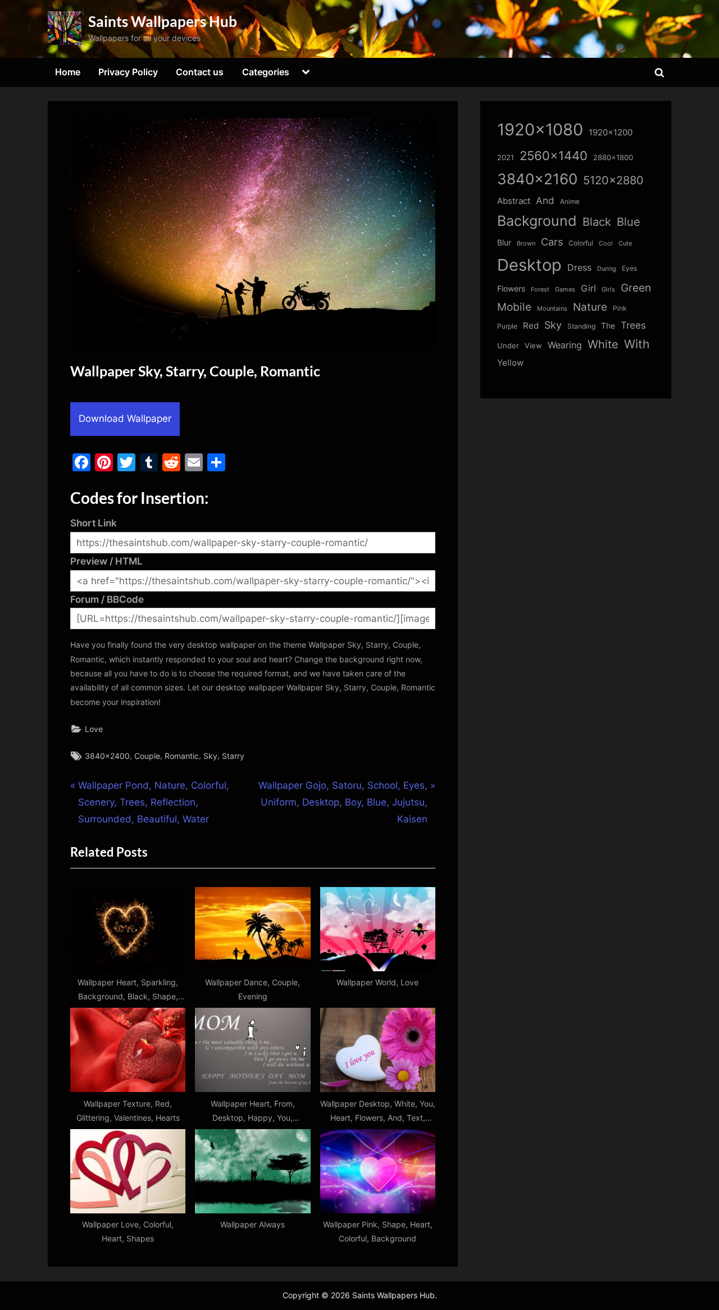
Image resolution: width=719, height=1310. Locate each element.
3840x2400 (107, 756)
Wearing (565, 345)
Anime (570, 201)
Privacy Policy (128, 72)
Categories (265, 72)
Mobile (514, 306)
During (606, 268)
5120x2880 (613, 180)
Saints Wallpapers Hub (162, 21)
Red (531, 325)
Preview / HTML (106, 561)
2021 (505, 157)
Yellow (510, 363)
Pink (620, 308)
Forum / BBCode (107, 599)
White (603, 344)
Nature (590, 307)
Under (508, 345)
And (545, 200)
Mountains (552, 308)
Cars (552, 242)
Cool (606, 243)
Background (537, 220)
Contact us (200, 72)
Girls (608, 289)
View (533, 346)
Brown (526, 243)
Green (636, 287)
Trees (633, 325)
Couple (147, 756)
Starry (233, 756)
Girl (588, 288)
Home (67, 72)
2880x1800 (613, 157)
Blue (628, 222)
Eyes (629, 268)
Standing (581, 326)
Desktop (529, 265)
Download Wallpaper (125, 418)
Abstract (513, 200)
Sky (210, 756)
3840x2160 (537, 179)
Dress (579, 267)
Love (94, 729)
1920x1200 (610, 133)
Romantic (182, 756)
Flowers (511, 288)
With (636, 344)
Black (597, 222)
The (608, 325)
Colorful (580, 243)
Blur (504, 242)
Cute (625, 243)
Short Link (93, 523)
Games (565, 289)
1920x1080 (540, 129)
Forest (540, 289)
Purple (507, 326)
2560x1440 (554, 155)
